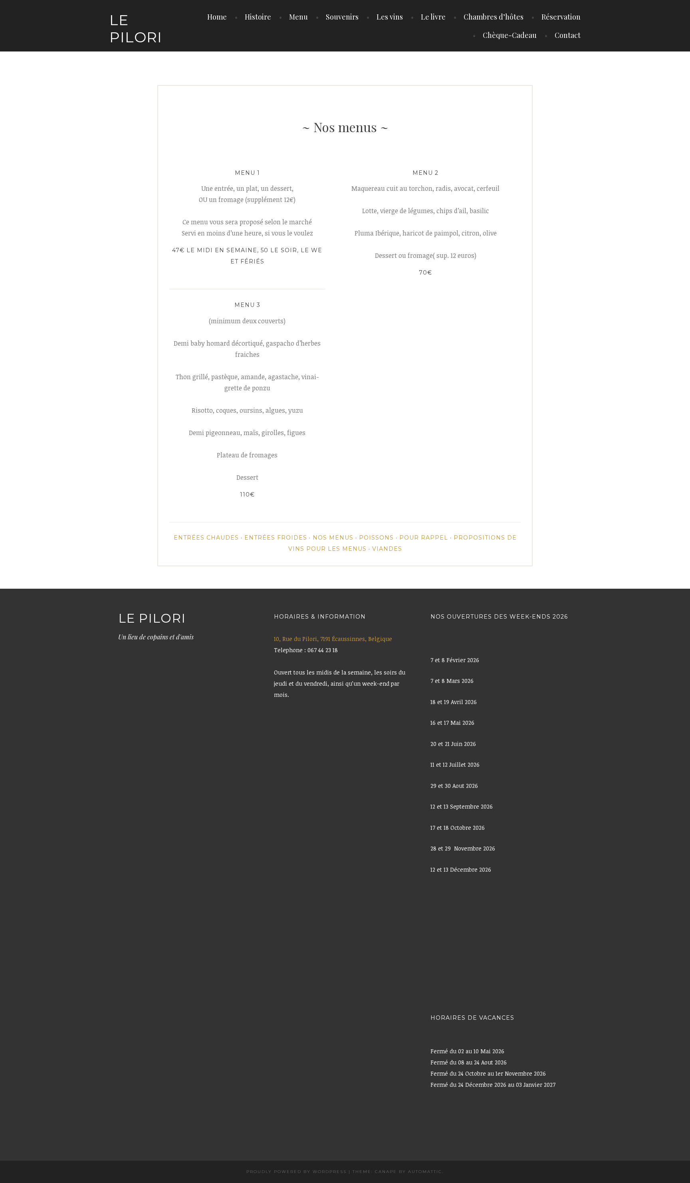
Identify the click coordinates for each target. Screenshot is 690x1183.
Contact (568, 35)
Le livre (433, 16)
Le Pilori (135, 28)
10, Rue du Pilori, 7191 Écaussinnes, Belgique (333, 639)
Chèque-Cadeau (510, 35)
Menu (298, 16)
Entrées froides (275, 537)
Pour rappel (423, 537)
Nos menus (333, 537)
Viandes (387, 548)
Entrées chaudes (206, 537)
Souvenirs (342, 16)
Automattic (425, 1171)
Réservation (561, 16)
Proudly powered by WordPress (296, 1171)
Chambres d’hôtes (493, 16)
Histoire (258, 16)
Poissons (376, 537)
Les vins (390, 16)
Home (217, 16)
